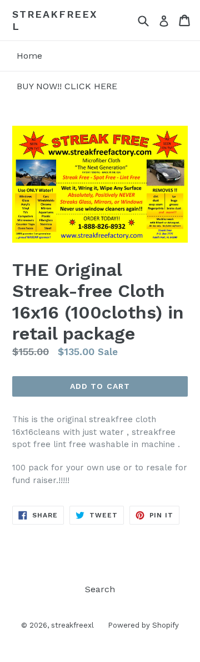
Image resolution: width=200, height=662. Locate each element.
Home (29, 55)
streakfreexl (55, 20)
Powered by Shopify (143, 625)
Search (100, 589)
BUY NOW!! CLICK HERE (67, 86)
